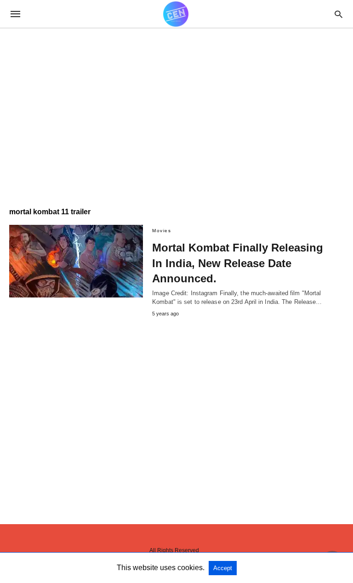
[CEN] (176, 14)
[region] (169, 109)
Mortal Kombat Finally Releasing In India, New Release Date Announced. (237, 263)
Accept (222, 568)
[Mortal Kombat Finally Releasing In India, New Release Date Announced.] (76, 261)
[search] (338, 14)
